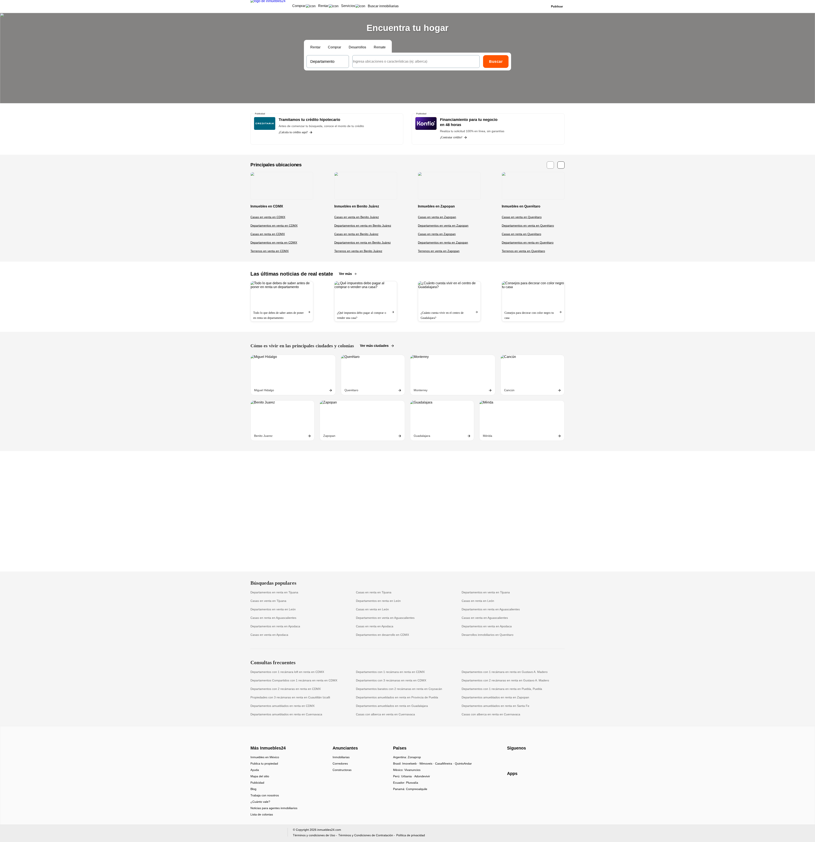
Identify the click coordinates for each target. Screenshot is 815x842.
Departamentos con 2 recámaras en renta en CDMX (285, 689)
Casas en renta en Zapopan (437, 234)
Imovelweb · (410, 763)
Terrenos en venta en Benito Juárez (358, 251)
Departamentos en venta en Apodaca (487, 626)
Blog (253, 789)
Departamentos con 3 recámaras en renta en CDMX (391, 680)
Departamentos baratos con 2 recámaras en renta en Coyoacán (399, 689)
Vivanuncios (412, 770)
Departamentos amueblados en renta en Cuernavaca (286, 714)
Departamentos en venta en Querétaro (528, 225)
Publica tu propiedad (264, 763)
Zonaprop (414, 757)
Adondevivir (422, 776)
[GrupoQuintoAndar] (266, 833)
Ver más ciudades (374, 345)
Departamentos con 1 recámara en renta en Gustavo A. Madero (505, 672)
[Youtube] (524, 758)
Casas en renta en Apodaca (374, 626)
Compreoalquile (416, 789)
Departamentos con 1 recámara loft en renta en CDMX (287, 672)
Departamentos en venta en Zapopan (443, 225)
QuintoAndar (463, 763)
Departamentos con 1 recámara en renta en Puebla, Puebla (502, 689)
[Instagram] (517, 758)
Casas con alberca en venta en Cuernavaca (385, 714)
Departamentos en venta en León (273, 609)
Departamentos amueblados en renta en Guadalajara (392, 706)
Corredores (340, 763)
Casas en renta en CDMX (267, 234)
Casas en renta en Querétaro (521, 234)
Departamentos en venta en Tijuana (486, 592)
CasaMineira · (445, 763)
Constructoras (342, 770)
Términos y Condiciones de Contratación (365, 835)
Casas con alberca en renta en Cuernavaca (491, 714)
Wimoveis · (427, 763)
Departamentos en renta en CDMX (273, 242)
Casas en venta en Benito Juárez (356, 217)
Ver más (345, 274)
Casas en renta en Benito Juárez (356, 234)
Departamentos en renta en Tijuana (274, 592)
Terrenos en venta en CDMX (269, 251)
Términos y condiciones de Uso (314, 835)
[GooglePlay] (549, 786)
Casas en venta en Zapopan (437, 217)
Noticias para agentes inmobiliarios (273, 808)
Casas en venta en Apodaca (269, 634)
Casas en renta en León (478, 600)
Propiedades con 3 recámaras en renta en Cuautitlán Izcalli (290, 697)
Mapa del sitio (259, 776)
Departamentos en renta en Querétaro (528, 242)
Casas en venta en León (372, 609)
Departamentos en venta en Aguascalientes (385, 617)
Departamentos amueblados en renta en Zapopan (495, 697)
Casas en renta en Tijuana (373, 592)
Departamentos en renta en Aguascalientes (491, 609)
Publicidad (257, 782)
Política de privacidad (410, 835)
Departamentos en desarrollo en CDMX (382, 634)
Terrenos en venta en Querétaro (523, 251)
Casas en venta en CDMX (267, 217)
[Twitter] (531, 758)
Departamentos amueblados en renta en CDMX (282, 706)
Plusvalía (412, 782)
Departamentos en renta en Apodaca (275, 626)
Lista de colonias (261, 814)
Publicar (557, 6)
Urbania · (407, 776)
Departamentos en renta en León (378, 600)
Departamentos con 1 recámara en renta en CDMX (390, 672)
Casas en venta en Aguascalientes (485, 617)
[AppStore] (520, 786)
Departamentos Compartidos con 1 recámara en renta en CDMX (293, 680)
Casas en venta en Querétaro (522, 217)
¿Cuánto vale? (260, 801)
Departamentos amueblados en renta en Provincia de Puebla (397, 697)
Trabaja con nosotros (264, 795)
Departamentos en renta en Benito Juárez (362, 242)
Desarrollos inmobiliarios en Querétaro (487, 634)
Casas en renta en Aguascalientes (273, 617)
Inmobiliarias (341, 757)
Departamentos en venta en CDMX (274, 225)
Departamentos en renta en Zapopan (443, 242)
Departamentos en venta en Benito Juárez (362, 225)
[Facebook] (510, 758)
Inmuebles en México (264, 757)
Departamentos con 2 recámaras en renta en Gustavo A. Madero (505, 680)
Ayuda (254, 770)
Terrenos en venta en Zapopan (438, 251)
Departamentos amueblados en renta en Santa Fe (495, 706)
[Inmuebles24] (267, 740)
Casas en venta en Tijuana (268, 600)
